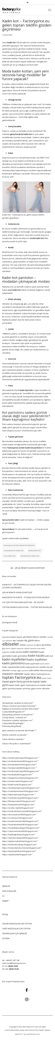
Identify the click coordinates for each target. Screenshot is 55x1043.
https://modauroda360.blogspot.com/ (19, 768)
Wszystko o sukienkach (19, 743)
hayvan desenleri (17, 648)
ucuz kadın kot (10, 556)
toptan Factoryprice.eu (21, 677)
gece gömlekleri (44, 645)
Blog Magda (18, 723)
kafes (23, 667)
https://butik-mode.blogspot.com (16, 784)
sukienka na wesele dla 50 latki (20, 730)
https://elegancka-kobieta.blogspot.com (20, 778)
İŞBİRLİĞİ (6, 886)
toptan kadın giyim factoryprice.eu (24, 685)
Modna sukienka (16, 739)
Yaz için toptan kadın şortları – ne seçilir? (23, 602)
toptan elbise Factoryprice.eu (37, 674)
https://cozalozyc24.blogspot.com (17, 818)
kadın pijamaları (32, 663)
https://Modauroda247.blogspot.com (18, 801)
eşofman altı (31, 645)
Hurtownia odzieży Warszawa (25, 708)
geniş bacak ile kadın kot (13, 550)
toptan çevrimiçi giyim (26, 688)
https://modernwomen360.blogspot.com (20, 821)
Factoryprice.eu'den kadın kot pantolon (19, 545)
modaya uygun (16, 670)
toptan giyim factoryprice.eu (17, 681)
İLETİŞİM (6, 938)
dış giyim (29, 640)
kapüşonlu (30, 667)
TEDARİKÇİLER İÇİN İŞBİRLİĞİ (14, 933)
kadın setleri (45, 664)
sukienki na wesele (17, 735)
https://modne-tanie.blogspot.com (17, 781)
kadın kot (48, 656)
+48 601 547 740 (12, 960)
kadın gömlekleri (20, 656)
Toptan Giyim (46, 678)
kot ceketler (41, 667)
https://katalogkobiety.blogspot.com (18, 834)
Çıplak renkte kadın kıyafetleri (30, 568)
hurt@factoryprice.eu (16, 963)
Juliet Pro (18, 1034)
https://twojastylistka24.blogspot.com (18, 851)
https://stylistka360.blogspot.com (16, 854)
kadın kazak (36, 655)
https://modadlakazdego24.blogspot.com (20, 828)
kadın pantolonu (13, 663)
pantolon (25, 670)
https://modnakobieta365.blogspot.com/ (20, 824)
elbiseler (10, 644)
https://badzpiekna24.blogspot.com (18, 804)
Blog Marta (16, 726)
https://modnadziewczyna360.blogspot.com (21, 811)
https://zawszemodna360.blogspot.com (19, 831)
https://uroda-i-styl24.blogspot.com (17, 808)
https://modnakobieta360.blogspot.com (19, 761)
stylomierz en (26, 720)
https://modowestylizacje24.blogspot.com (20, 788)
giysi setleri (6, 648)
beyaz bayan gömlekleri (22, 637)
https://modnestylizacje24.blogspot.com (20, 758)
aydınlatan (6, 637)
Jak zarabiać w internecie (21, 703)
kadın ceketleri (31, 651)
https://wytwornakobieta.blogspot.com (19, 841)
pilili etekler (34, 670)
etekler (23, 645)
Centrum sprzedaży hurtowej (22, 706)
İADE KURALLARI (9, 891)
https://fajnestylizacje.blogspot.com (18, 794)
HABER (5, 901)
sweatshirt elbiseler (13, 673)
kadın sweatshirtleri (11, 667)
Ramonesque (46, 670)
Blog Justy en (18, 711)
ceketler (42, 637)
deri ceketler (18, 640)
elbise (37, 640)
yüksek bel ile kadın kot (30, 556)
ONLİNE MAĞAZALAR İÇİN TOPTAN (17, 923)
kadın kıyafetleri (14, 659)
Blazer (36, 637)
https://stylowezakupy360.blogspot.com (20, 838)
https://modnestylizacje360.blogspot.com (20, 771)
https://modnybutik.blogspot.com (17, 774)
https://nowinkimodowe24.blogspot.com (20, 791)
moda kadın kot (34, 550)
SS (3, 896)
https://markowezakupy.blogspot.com (19, 844)
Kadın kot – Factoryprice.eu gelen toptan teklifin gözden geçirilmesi (26, 586)
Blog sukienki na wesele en (20, 714)
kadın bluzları (16, 652)
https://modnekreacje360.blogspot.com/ (20, 798)
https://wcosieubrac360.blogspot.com (18, 814)
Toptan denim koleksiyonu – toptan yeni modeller (27, 607)
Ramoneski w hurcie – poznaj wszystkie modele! (26, 597)
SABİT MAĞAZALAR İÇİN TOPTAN (16, 928)
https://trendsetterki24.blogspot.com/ (18, 764)
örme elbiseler (43, 688)
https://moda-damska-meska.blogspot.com (21, 848)
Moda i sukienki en (17, 717)
